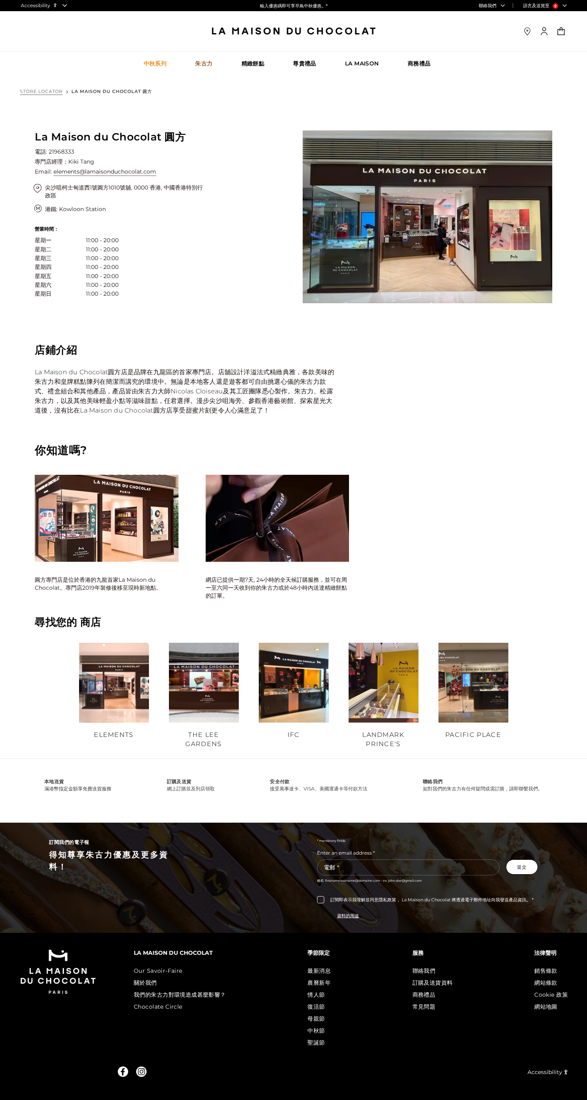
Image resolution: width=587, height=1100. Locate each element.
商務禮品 (424, 994)
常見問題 (424, 1006)
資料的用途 (348, 915)
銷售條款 (545, 970)
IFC (294, 735)
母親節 (316, 1018)
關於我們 (145, 982)
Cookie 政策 (551, 994)
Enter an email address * (346, 853)
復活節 (316, 1006)
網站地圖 (545, 1006)
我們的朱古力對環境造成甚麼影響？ (180, 994)
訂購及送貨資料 (432, 982)
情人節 (316, 994)
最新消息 (319, 970)
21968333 (61, 151)
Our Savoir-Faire (158, 970)
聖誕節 (316, 1042)
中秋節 (316, 1030)
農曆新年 (319, 982)
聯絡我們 (424, 970)
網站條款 (545, 982)
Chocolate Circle (158, 1006)
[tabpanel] (114, 696)
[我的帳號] (544, 31)
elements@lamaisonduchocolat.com (105, 171)
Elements (114, 735)
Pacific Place (473, 735)
